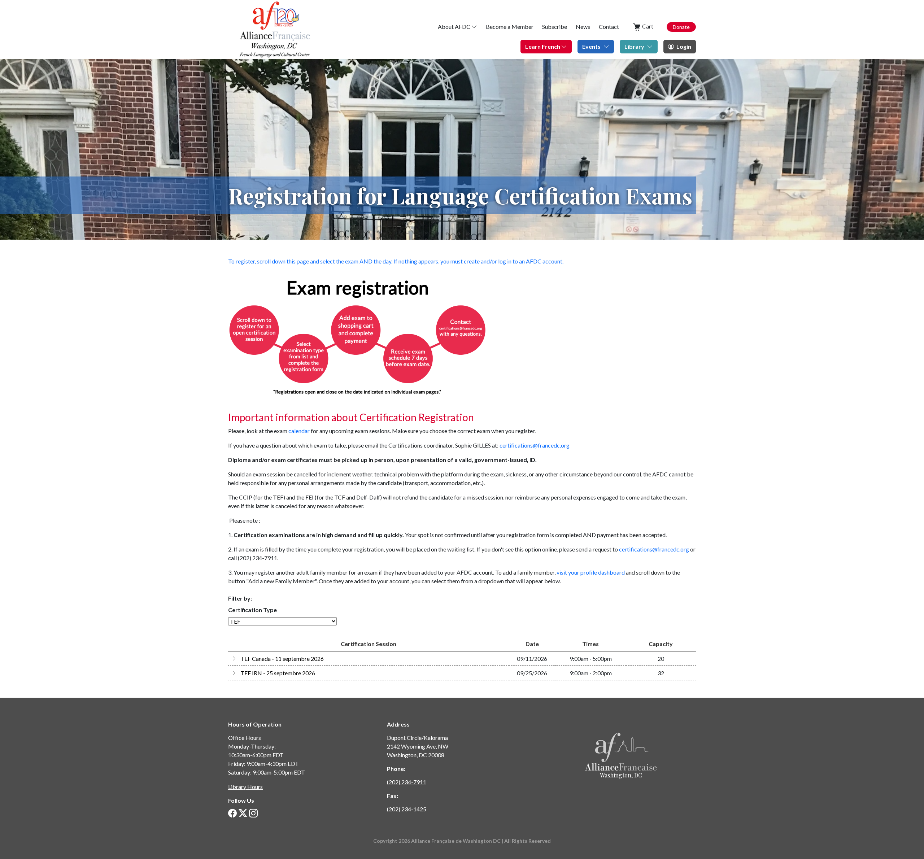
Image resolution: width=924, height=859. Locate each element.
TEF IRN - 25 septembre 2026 (277, 673)
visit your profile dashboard (591, 572)
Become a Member (509, 26)
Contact (609, 26)
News (583, 26)
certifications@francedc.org (535, 445)
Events (591, 46)
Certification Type (253, 609)
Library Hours (245, 786)
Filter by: (240, 598)
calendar (299, 430)
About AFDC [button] (454, 26)
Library (634, 46)
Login (683, 46)
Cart (647, 26)
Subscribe (554, 26)
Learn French (543, 46)
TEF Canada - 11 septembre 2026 (282, 658)
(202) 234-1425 (406, 809)
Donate (681, 27)
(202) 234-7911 (406, 782)
